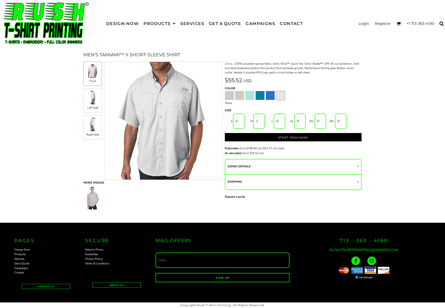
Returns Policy (94, 249)
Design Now (22, 249)
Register (383, 23)
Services (19, 259)
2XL (311, 121)
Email (159, 250)
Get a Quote (21, 263)
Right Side (92, 135)
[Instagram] (371, 261)
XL (292, 121)
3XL (331, 121)
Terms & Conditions (97, 263)
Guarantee (91, 254)
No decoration (233, 153)
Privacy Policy (94, 259)
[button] (159, 23)
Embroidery (232, 148)
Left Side (92, 108)
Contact (19, 272)
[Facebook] (355, 261)
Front (92, 81)
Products (20, 254)
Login (364, 23)
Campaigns (21, 268)
